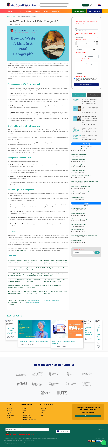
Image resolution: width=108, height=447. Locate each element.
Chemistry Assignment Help (79, 219)
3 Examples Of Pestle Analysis (51, 300)
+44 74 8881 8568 (94, 11)
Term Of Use (26, 414)
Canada (43, 410)
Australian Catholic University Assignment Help (84, 181)
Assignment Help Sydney (78, 159)
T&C (84, 78)
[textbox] (86, 30)
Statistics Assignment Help (79, 224)
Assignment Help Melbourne (79, 154)
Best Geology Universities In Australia (54, 268)
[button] (68, 4)
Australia (43, 408)
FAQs (24, 412)
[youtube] (101, 431)
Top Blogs (12, 256)
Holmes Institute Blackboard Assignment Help (84, 235)
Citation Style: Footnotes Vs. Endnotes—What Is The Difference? (17, 302)
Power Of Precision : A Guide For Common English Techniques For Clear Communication (55, 262)
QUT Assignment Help (77, 197)
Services (10, 11)
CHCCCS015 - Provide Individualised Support (11, 331)
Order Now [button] (85, 5)
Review (46, 11)
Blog (20, 11)
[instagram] (102, 431)
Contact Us (55, 11)
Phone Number (79, 54)
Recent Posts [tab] (94, 95)
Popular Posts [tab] (79, 95)
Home (8, 16)
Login (24, 408)
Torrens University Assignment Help (81, 176)
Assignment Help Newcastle (79, 149)
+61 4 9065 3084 (79, 11)
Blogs (8, 417)
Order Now (88, 416)
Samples (28, 11)
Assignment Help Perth (77, 165)
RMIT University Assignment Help (80, 186)
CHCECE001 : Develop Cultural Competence (33, 341)
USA (42, 412)
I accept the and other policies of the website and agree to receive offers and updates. (86, 79)
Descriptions (78, 60)
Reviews (9, 410)
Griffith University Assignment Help (81, 192)
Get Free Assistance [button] (86, 84)
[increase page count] (97, 43)
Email (76, 28)
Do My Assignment (76, 240)
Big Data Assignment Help (78, 208)
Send (8, 432)
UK (42, 414)
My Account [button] (92, 5)
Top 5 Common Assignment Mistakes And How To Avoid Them (90, 109)
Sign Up (24, 410)
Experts (37, 11)
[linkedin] (103, 431)
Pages (86, 41)
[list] (86, 37)
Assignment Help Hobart (78, 170)
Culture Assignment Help (78, 213)
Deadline (77, 46)
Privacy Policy (26, 417)
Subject (77, 34)
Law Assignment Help (77, 229)
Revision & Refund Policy (29, 419)
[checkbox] (74, 78)
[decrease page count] (76, 43)
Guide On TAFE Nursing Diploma (52, 285)
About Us (9, 408)
